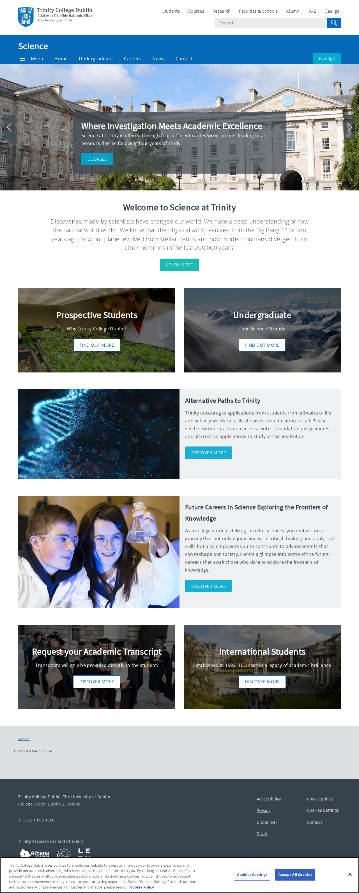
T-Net (262, 833)
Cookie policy (320, 799)
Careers (132, 59)
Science (33, 46)
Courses (196, 11)
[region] (179, 875)
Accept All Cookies (295, 874)
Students (171, 11)
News (158, 59)
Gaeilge (332, 11)
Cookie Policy (142, 887)
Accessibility (269, 799)
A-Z (312, 11)
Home (61, 59)
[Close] (350, 874)
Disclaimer (267, 822)
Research (222, 11)
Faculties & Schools (258, 11)
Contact (184, 59)
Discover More (96, 681)
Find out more (97, 345)
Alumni (293, 11)
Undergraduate (96, 59)
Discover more (208, 452)
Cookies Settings (323, 810)
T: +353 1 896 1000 (36, 820)
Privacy (263, 810)
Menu (37, 59)
